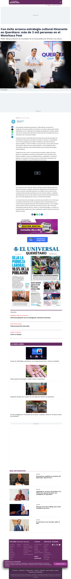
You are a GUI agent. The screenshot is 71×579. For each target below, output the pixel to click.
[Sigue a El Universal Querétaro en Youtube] (60, 545)
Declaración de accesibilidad (35, 572)
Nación (11, 547)
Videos (18, 546)
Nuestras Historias (28, 546)
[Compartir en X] (12, 129)
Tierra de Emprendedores (27, 550)
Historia (56, 570)
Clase (45, 547)
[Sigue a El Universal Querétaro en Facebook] (53, 545)
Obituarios (46, 556)
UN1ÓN (45, 551)
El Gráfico (46, 544)
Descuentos (47, 557)
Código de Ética (29, 570)
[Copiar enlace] (12, 137)
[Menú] (60, 2)
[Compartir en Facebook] (12, 127)
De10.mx (46, 546)
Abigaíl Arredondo (15, 332)
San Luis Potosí (38, 544)
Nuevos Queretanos (28, 554)
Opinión (13, 312)
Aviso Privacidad (50, 570)
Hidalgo (36, 549)
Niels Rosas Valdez (16, 324)
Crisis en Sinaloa (15, 334)
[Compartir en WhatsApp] (12, 132)
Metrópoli (12, 552)
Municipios (12, 554)
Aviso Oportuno (47, 554)
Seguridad (12, 546)
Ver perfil (19, 122)
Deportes (12, 556)
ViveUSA (46, 549)
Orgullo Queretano (28, 547)
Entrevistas (26, 544)
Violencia (36, 570)
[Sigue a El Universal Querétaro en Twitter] (55, 545)
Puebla (36, 547)
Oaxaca (36, 546)
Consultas (46, 559)
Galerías (19, 544)
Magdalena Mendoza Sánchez (19, 315)
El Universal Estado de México (38, 551)
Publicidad (42, 570)
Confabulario (47, 552)
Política (18, 117)
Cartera (11, 551)
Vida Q (11, 559)
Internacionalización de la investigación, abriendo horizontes (30, 317)
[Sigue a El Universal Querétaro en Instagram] (57, 545)
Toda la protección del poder (19, 326)
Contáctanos (22, 570)
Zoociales (26, 552)
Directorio (15, 570)
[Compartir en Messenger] (12, 134)
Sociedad (12, 544)
